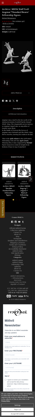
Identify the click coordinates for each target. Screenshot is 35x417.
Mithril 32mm (17, 262)
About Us (17, 234)
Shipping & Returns (17, 243)
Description (17, 109)
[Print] (10, 100)
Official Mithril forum (17, 228)
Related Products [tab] (17, 157)
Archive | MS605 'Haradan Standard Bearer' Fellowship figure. (9, 190)
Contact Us (17, 232)
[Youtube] (19, 222)
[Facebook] (3, 100)
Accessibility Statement (17, 249)
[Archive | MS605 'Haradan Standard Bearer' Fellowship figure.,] (8, 170)
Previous (2, 179)
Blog (17, 236)
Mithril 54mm (17, 260)
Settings (17, 405)
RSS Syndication (17, 253)
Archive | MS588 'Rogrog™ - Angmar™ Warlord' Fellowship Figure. (24, 191)
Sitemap (17, 255)
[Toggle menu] (2, 2)
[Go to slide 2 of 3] (16, 199)
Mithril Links (17, 251)
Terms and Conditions (17, 245)
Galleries (17, 267)
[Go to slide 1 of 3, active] (13, 199)
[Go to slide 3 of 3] (19, 199)
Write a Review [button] (8, 23)
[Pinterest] (17, 100)
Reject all (17, 409)
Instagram (17, 239)
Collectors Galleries (17, 230)
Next (30, 179)
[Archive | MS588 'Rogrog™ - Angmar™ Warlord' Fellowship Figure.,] (24, 170)
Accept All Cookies (17, 414)
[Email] (6, 100)
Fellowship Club (17, 264)
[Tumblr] (23, 222)
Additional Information (17, 114)
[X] (13, 100)
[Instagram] (16, 222)
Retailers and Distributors (17, 241)
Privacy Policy (17, 247)
